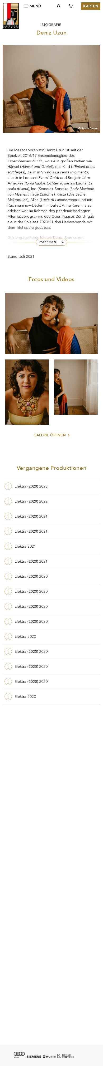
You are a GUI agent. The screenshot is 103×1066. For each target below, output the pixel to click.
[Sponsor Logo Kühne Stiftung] (65, 1056)
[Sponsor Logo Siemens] (33, 1056)
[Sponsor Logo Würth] (49, 1056)
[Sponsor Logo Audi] (19, 1055)
